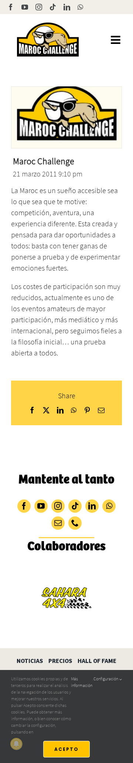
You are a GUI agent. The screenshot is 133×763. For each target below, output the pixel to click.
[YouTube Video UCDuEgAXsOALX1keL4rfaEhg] (66, 117)
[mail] (58, 523)
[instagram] (58, 506)
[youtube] (41, 506)
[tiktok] (75, 506)
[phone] (75, 523)
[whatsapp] (109, 506)
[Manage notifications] (16, 744)
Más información (81, 682)
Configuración (106, 678)
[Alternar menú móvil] (116, 39)
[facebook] (24, 506)
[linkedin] (92, 506)
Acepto (66, 749)
